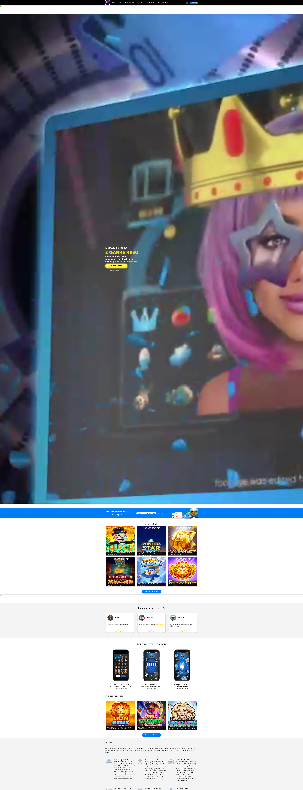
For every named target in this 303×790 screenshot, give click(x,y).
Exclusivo (120, 2)
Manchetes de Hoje (163, 2)
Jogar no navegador (146, 513)
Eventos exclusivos (151, 2)
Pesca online (140, 2)
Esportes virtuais (129, 2)
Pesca (113, 2)
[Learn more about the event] (151, 13)
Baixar (160, 513)
